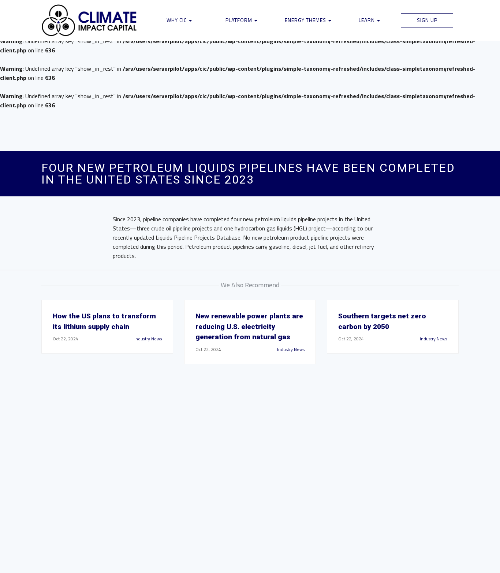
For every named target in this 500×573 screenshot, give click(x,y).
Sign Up (427, 20)
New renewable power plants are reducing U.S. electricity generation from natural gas (249, 326)
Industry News (148, 338)
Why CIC (177, 20)
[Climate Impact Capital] (89, 20)
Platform (239, 20)
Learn (367, 20)
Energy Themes (306, 20)
